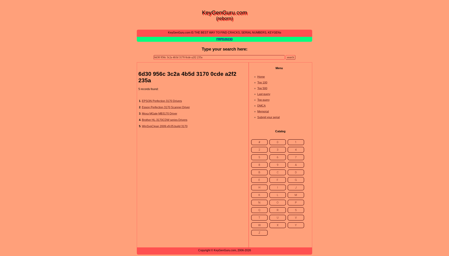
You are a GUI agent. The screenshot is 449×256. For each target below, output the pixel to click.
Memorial (263, 111)
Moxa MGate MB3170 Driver (159, 113)
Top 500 (262, 88)
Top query (263, 99)
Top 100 (262, 82)
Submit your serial (268, 117)
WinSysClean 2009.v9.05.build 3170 (164, 126)
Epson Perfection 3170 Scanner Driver (166, 107)
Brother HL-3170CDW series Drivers (164, 119)
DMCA (261, 105)
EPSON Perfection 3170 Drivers (162, 100)
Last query (263, 94)
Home (261, 76)
